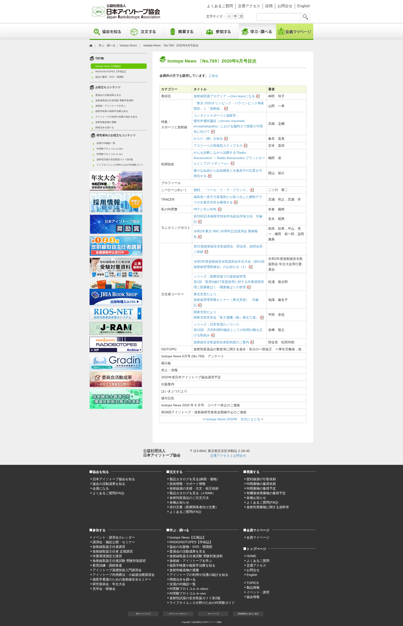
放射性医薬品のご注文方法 (189, 498)
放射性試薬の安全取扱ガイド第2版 (115, 159)
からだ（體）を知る (208, 138)
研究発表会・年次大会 (109, 584)
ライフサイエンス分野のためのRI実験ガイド (120, 164)
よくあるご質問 (220, 6)
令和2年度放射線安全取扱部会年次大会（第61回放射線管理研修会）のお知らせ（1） (229, 264)
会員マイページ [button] (258, 530)
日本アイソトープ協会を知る (114, 479)
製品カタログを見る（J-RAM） (192, 493)
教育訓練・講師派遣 (107, 565)
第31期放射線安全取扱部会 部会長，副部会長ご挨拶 (228, 249)
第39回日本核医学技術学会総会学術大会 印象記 (228, 218)
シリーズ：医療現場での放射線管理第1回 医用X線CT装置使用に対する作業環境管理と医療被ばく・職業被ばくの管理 (229, 282)
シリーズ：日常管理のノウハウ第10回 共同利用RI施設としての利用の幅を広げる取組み (228, 330)
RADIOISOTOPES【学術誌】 (111, 71)
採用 (269, 6)
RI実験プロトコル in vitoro (189, 589)
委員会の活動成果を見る (108, 95)
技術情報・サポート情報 (187, 484)
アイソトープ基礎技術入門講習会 (117, 570)
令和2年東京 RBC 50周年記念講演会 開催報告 (226, 233)
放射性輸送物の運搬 (105, 122)
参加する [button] (220, 32)
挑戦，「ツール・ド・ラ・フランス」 (221, 190)
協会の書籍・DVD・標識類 (109, 77)
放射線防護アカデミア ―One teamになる (224, 96)
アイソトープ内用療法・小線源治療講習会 (124, 575)
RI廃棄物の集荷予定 (261, 488)
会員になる (101, 488)
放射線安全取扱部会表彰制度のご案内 (221, 342)
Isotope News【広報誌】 (108, 66)
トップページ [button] (256, 549)
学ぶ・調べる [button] (257, 32)
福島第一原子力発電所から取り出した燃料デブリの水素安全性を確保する (228, 199)
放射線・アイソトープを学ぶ (110, 105)
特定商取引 (248, 614)
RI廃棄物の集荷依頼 (261, 484)
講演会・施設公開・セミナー (114, 542)
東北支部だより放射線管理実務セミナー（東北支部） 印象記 (226, 299)
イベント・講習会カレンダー (114, 537)
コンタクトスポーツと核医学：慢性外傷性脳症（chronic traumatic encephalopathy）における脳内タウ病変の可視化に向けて (228, 123)
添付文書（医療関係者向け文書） (194, 507)
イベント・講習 (258, 592)
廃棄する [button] (183, 32)
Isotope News (128, 45)
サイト (213, 614)
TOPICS (253, 583)
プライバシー (178, 614)
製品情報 (253, 587)
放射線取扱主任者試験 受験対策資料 (114, 100)
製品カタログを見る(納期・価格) (194, 479)
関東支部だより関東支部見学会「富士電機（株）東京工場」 (226, 314)
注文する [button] (145, 32)
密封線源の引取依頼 (261, 479)
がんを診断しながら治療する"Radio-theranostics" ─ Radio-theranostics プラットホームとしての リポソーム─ (229, 158)
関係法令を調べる (104, 127)
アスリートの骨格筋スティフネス (218, 145)
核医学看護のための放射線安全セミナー (122, 579)
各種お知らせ (179, 502)
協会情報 (253, 597)
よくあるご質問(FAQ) (108, 493)
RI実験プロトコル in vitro (110, 148)
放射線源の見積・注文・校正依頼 (194, 488)
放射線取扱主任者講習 (109, 547)
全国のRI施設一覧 (106, 143)
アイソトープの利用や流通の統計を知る (116, 116)
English (303, 6)
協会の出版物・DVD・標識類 (191, 547)
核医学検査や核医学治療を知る (111, 111)
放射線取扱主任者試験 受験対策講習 (119, 561)
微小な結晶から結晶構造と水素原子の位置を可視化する (228, 173)
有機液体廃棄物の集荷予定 (266, 493)
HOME (251, 556)
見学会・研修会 (104, 589)
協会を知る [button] (108, 32)
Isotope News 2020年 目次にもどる (232, 419)
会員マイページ (294, 32)
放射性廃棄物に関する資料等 (268, 507)
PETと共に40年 (205, 209)
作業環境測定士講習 (107, 556)
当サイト (143, 614)
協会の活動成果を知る (109, 484)
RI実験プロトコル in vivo (110, 154)
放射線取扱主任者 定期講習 (113, 551)
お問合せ (285, 6)
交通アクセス (249, 6)
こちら (213, 75)
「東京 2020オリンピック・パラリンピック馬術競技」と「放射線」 (229, 105)
